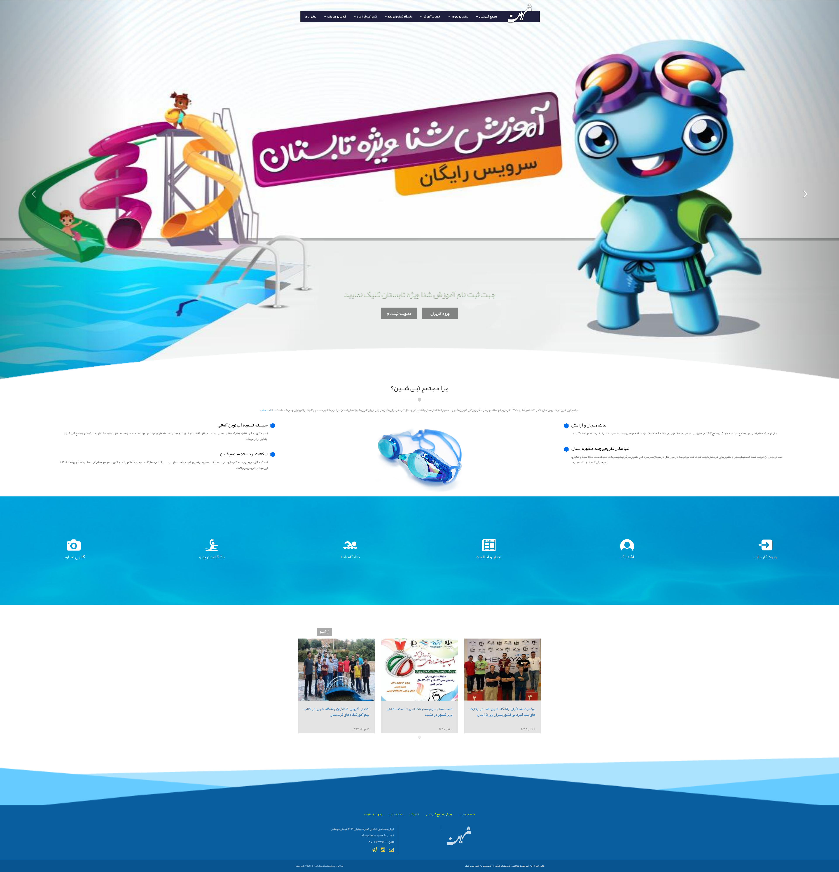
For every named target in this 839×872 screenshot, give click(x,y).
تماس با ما (310, 16)
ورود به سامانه (372, 814)
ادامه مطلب (266, 410)
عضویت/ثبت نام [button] (399, 313)
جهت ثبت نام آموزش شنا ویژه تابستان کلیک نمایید (419, 294)
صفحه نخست (467, 814)
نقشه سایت (395, 814)
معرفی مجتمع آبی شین (439, 814)
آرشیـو (324, 631)
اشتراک (414, 814)
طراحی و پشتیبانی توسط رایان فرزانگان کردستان (319, 865)
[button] (63, 190)
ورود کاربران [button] (440, 313)
